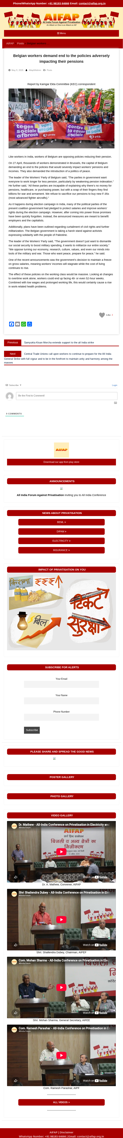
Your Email (61, 678)
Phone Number (61, 711)
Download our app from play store (61, 462)
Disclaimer (66, 1132)
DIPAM (60, 531)
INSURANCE (60, 550)
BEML (60, 522)
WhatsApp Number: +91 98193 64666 (42, 1136)
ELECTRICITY (60, 541)
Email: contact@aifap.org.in (86, 1136)
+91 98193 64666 (58, 3)
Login (114, 385)
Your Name (62, 695)
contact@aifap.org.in (92, 3)
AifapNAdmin (35, 70)
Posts (49, 70)
